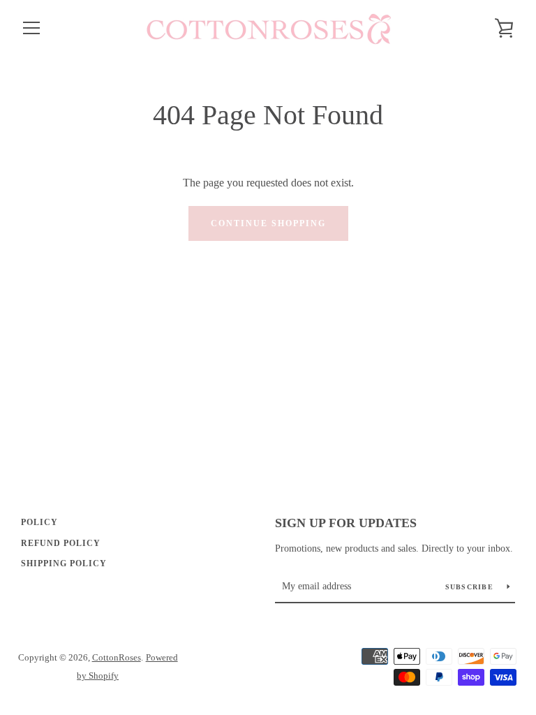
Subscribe (471, 587)
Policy (39, 522)
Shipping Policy (64, 563)
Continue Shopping (268, 223)
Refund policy (60, 543)
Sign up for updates (346, 523)
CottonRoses (116, 658)
